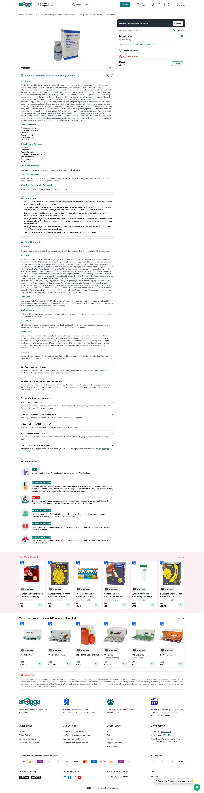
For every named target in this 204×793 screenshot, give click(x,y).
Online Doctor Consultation (73, 731)
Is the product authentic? (31, 403)
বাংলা (110, 76)
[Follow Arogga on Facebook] (69, 777)
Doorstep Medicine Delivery (74, 739)
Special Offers (112, 746)
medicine (103, 370)
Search (125, 4)
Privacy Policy (24, 735)
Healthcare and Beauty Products (75, 743)
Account (110, 739)
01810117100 (167, 735)
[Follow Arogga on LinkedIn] (64, 777)
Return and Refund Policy (29, 743)
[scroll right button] (183, 585)
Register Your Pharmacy (116, 743)
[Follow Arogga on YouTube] (79, 777)
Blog (108, 731)
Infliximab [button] (134, 51)
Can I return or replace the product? (36, 445)
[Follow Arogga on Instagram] (74, 777)
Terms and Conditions (27, 739)
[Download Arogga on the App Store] (36, 777)
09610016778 (166, 731)
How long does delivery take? (33, 433)
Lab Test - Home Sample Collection (76, 735)
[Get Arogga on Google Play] (24, 777)
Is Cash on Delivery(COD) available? (36, 424)
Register (178, 23)
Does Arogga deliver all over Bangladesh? (38, 414)
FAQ (108, 735)
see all (181, 557)
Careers (22, 731)
